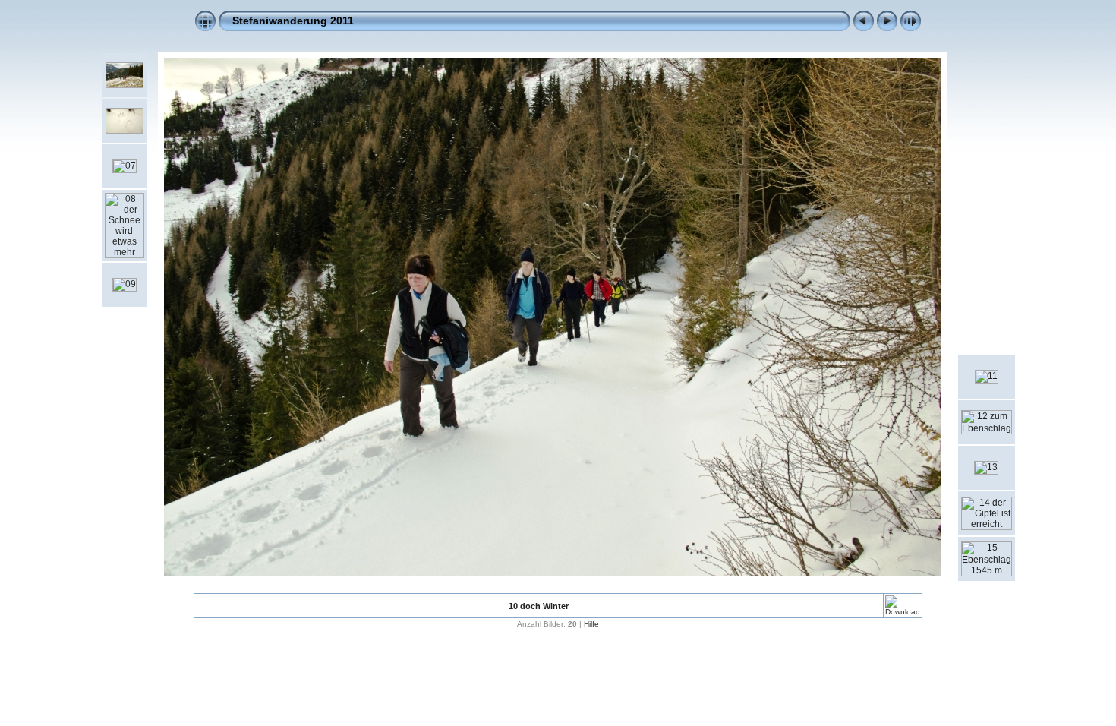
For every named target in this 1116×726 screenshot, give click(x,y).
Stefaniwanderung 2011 (293, 20)
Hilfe (591, 624)
